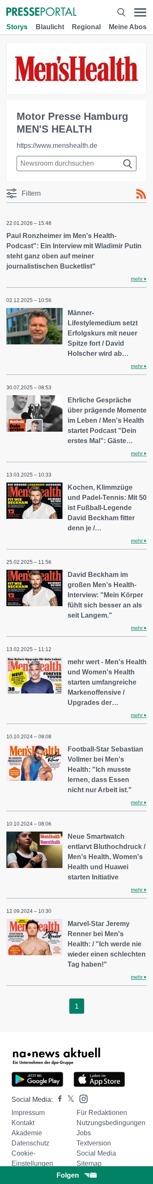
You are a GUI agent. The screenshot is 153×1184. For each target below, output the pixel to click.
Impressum (28, 1112)
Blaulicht (50, 27)
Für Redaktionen (101, 1112)
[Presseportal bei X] (68, 1099)
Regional (86, 27)
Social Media (96, 1153)
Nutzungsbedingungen (110, 1122)
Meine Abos (128, 27)
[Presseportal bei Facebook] (57, 1099)
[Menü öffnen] (140, 12)
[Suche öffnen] (121, 12)
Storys (17, 27)
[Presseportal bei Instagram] (81, 1098)
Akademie (26, 1133)
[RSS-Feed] (141, 194)
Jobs (83, 1133)
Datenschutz (30, 1143)
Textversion (93, 1143)
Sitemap (89, 1163)
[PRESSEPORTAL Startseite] (41, 12)
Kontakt (22, 1122)
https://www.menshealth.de (57, 145)
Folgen (68, 1175)
